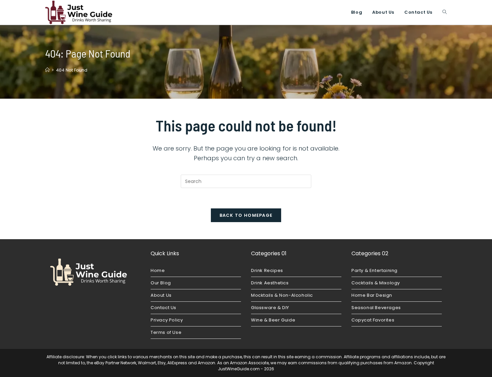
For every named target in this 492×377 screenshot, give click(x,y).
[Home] (47, 70)
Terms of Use (166, 332)
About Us (161, 295)
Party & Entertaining (374, 270)
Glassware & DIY (270, 307)
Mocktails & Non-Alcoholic (282, 295)
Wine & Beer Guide (273, 320)
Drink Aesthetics (270, 283)
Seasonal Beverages (376, 307)
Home (158, 270)
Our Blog (161, 283)
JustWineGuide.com (239, 369)
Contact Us (163, 307)
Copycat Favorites (372, 320)
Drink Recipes (267, 270)
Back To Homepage (246, 215)
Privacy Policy (167, 320)
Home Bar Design (371, 295)
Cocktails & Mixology (375, 283)
